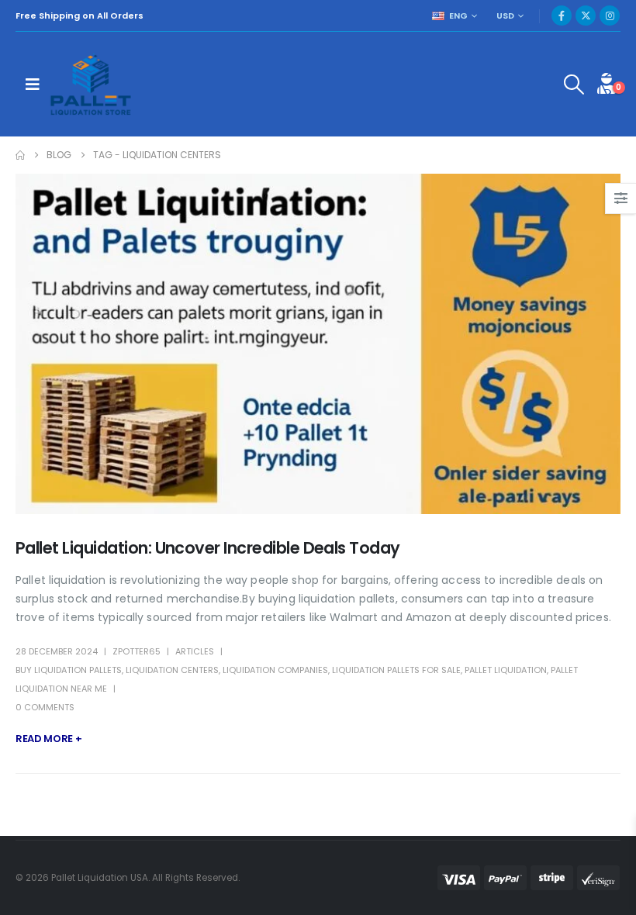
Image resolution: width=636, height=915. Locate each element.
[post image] (318, 344)
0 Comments (45, 707)
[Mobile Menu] (33, 84)
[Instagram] (610, 15)
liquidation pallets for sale (396, 670)
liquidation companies (275, 670)
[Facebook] (561, 15)
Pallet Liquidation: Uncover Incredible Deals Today (208, 548)
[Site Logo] (92, 84)
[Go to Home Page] (20, 155)
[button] (574, 84)
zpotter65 (136, 651)
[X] (586, 15)
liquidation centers (172, 670)
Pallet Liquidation (506, 670)
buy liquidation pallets (69, 670)
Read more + (48, 738)
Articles (194, 651)
